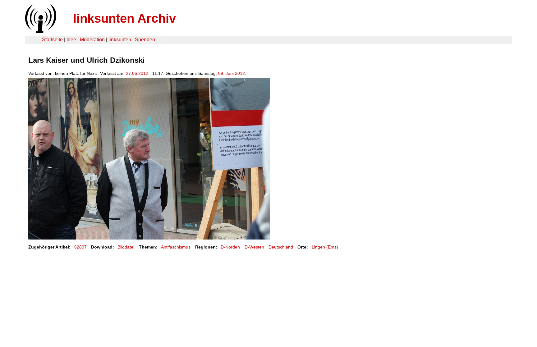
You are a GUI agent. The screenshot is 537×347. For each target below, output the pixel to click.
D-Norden (230, 246)
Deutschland (280, 246)
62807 (80, 246)
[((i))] (40, 31)
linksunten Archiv (124, 18)
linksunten (119, 39)
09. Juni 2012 (231, 73)
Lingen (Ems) (325, 246)
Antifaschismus (175, 246)
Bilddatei (125, 246)
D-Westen (254, 246)
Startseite (52, 39)
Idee (71, 39)
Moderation (92, 39)
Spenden (145, 39)
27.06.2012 (137, 73)
